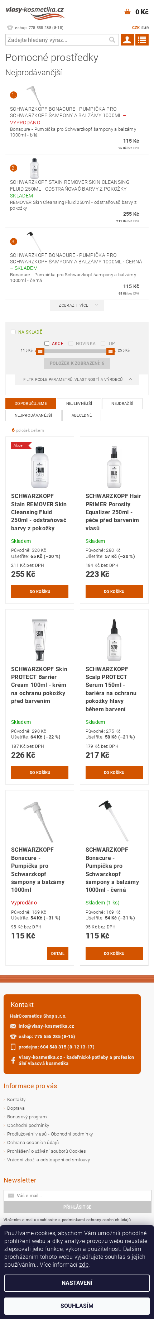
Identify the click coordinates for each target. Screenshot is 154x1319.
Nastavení (77, 1283)
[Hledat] (112, 39)
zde (83, 1264)
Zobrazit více (73, 305)
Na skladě (30, 332)
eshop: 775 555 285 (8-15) (47, 1036)
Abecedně (82, 415)
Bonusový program (27, 1116)
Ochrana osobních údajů (33, 1142)
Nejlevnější (79, 403)
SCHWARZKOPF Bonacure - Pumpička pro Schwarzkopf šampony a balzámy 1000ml (68, 115)
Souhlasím (77, 1306)
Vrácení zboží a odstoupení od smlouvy (48, 1159)
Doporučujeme (31, 403)
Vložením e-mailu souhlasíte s (67, 1220)
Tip (111, 343)
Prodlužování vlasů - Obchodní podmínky (50, 1134)
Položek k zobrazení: (77, 363)
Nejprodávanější (33, 415)
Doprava (16, 1108)
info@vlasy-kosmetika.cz (46, 1026)
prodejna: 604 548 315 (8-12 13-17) (57, 1047)
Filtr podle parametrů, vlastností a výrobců (73, 379)
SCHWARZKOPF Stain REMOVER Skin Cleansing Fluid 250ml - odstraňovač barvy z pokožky (70, 189)
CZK (136, 27)
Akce (57, 343)
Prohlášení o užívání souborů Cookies (46, 1151)
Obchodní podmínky (28, 1125)
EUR (145, 28)
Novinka (86, 343)
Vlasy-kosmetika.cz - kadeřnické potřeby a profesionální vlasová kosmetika (76, 1060)
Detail (57, 953)
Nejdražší (122, 403)
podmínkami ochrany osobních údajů (96, 1220)
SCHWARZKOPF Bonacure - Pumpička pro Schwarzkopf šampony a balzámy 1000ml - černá (76, 261)
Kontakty (16, 1099)
